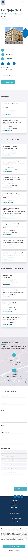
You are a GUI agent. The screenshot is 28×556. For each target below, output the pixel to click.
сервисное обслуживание (10, 468)
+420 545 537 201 (9, 110)
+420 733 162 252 (10, 169)
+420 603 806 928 (10, 128)
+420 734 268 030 (10, 232)
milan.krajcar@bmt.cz (7, 114)
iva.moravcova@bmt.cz (7, 234)
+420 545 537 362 (9, 183)
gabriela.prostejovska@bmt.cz (9, 217)
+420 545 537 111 (10, 50)
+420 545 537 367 (9, 245)
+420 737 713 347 (10, 153)
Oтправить (18, 488)
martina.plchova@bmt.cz (8, 202)
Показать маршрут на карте (14, 380)
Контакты (10, 5)
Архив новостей (14, 500)
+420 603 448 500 (10, 112)
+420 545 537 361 (9, 167)
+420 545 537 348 (9, 215)
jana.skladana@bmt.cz (7, 311)
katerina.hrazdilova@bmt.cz (8, 247)
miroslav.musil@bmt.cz (7, 187)
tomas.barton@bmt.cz (7, 130)
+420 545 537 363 (9, 200)
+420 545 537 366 (9, 257)
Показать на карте (5, 23)
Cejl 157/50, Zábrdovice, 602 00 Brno (14, 378)
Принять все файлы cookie (14, 546)
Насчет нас (14, 505)
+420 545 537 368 (9, 150)
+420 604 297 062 (10, 185)
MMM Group (14, 507)
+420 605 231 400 (10, 309)
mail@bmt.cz (9, 58)
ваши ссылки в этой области (10, 460)
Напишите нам (9, 82)
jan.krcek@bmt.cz (6, 284)
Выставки (14, 502)
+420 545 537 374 (9, 307)
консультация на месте (9, 456)
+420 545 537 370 (9, 280)
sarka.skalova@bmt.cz (7, 155)
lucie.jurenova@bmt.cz (7, 324)
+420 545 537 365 (9, 230)
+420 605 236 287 (10, 282)
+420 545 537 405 (9, 126)
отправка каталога (8, 451)
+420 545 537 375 (9, 322)
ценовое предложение (9, 464)
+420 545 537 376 (9, 294)
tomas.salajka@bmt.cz (7, 171)
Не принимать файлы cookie (14, 550)
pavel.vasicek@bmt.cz (7, 296)
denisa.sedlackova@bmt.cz (8, 259)
